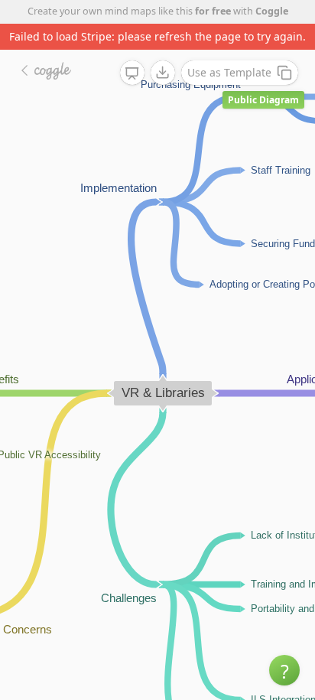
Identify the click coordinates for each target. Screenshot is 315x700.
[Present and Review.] (132, 73)
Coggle (271, 11)
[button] (284, 670)
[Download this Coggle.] (163, 72)
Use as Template (229, 72)
